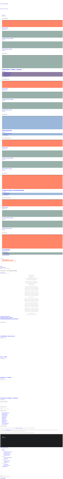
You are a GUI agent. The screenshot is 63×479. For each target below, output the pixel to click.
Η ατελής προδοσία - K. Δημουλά (7, 260)
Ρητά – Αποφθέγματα (8, 133)
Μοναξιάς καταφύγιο (5, 88)
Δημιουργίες (4, 419)
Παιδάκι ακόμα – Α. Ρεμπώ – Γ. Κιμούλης (12, 69)
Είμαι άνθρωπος (6, 249)
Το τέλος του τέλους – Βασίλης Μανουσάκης (13, 190)
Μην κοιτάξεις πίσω (7, 130)
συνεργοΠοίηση (5, 255)
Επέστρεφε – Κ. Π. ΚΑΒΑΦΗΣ (5, 377)
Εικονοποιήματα (7, 193)
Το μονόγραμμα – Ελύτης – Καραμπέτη (7, 38)
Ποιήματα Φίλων (7, 73)
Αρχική (3, 15)
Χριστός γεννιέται (6, 317)
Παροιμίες (3, 421)
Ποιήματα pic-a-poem (8, 72)
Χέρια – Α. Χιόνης (3, 356)
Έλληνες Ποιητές (2, 272)
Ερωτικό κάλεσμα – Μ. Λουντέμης (9, 318)
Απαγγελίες (3, 39)
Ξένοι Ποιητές (4, 416)
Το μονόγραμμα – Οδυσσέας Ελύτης (7, 336)
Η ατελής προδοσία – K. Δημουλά (7, 168)
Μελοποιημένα (4, 417)
